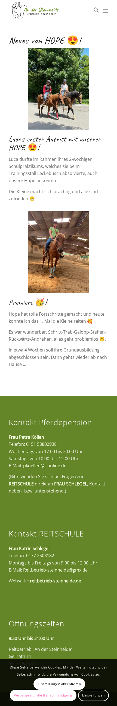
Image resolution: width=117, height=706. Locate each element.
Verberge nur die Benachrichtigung (43, 695)
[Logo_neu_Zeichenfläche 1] (48, 11)
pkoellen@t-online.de (44, 466)
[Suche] (93, 11)
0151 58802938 (41, 444)
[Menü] (105, 10)
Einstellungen (93, 695)
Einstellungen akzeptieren (59, 684)
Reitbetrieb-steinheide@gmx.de (55, 570)
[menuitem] (93, 11)
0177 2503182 (40, 555)
